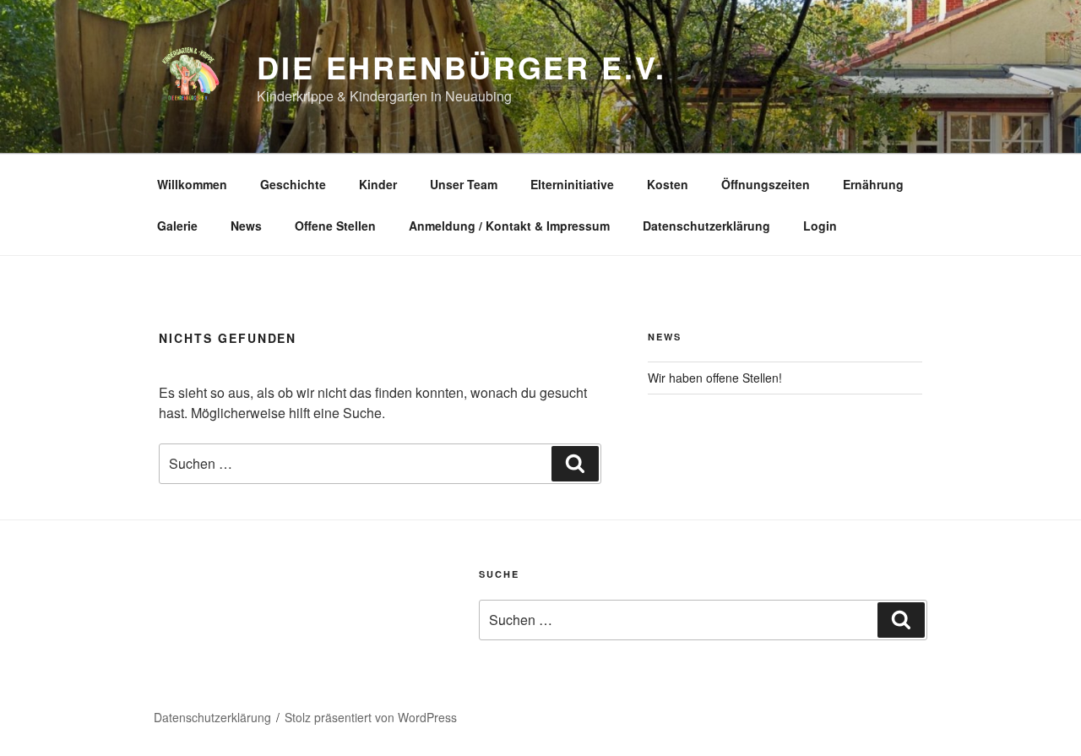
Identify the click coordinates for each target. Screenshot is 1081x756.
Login (820, 225)
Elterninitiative (572, 184)
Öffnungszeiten (765, 184)
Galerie (177, 225)
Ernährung (873, 184)
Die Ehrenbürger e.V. (461, 67)
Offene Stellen (335, 225)
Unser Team (463, 184)
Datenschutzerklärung (706, 225)
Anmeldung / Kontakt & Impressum (509, 225)
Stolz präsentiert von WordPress (371, 717)
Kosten (667, 184)
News (246, 225)
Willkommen (192, 184)
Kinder (378, 184)
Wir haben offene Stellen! (715, 377)
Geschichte (293, 184)
